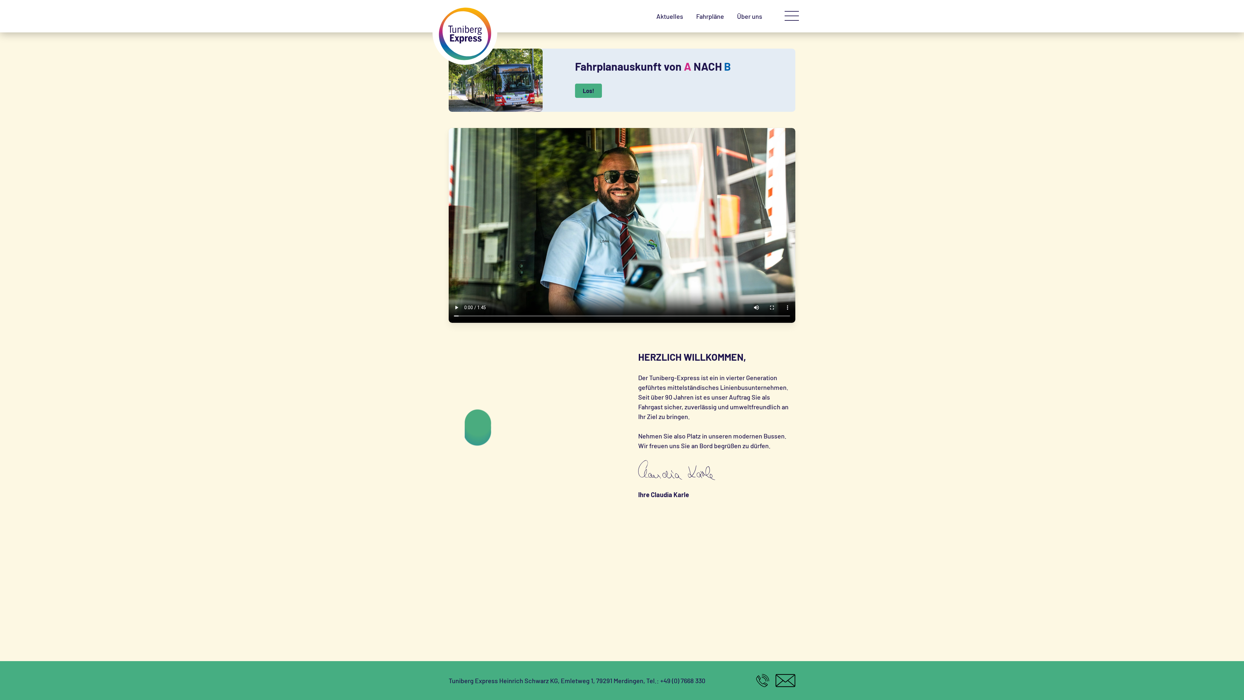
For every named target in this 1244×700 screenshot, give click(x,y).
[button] (791, 16)
